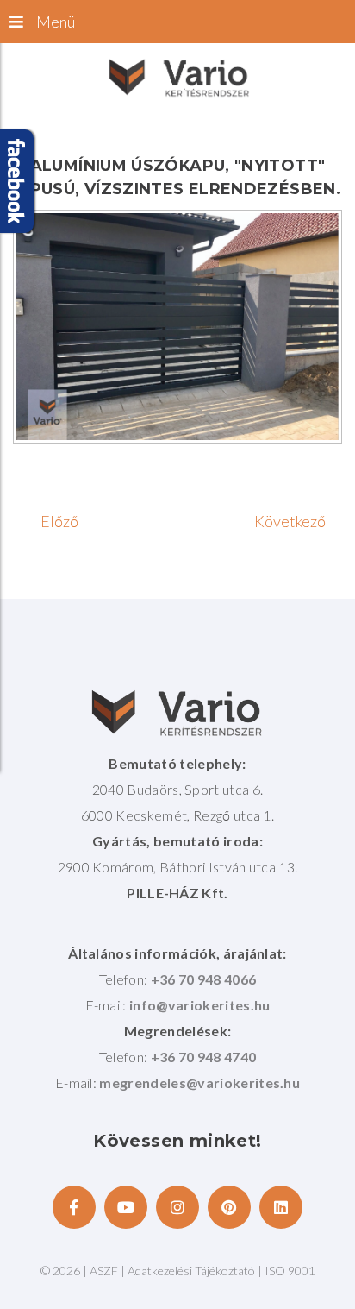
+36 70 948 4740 (204, 1056)
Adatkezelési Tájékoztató (193, 1270)
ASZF (104, 1270)
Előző (59, 521)
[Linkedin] (280, 1207)
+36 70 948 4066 (204, 979)
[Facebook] (74, 1207)
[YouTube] (125, 1207)
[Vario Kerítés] (177, 77)
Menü (55, 21)
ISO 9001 (290, 1270)
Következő (290, 521)
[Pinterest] (229, 1207)
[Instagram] (177, 1207)
